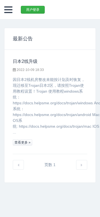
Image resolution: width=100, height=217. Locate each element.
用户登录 (32, 10)
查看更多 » (22, 142)
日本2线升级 (25, 61)
